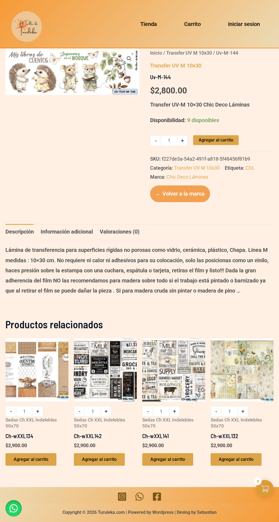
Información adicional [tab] (67, 231)
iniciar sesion (244, 24)
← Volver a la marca (180, 193)
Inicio (156, 53)
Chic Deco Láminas (187, 177)
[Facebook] (157, 496)
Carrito (192, 24)
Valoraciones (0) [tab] (120, 231)
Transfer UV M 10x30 (189, 53)
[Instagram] (122, 496)
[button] (129, 59)
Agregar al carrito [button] (31, 459)
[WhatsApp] (139, 496)
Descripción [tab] (19, 231)
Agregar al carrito (216, 140)
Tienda (148, 24)
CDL (250, 168)
